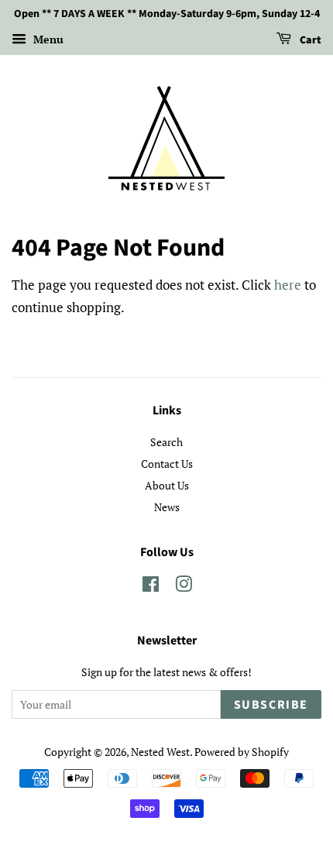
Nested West (160, 751)
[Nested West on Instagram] (183, 586)
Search (166, 442)
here (287, 285)
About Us (167, 485)
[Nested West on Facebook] (151, 586)
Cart (309, 40)
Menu (47, 39)
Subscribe (271, 704)
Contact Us (167, 463)
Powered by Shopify (241, 751)
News (167, 507)
